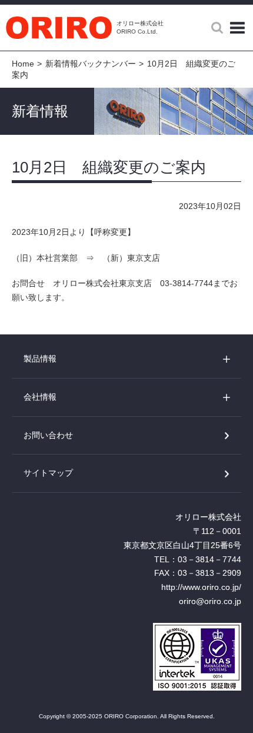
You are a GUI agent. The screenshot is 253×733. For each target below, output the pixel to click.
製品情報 (40, 358)
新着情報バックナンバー (90, 63)
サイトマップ (48, 472)
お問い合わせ (48, 435)
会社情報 (40, 397)
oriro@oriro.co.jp (210, 601)
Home (23, 63)
